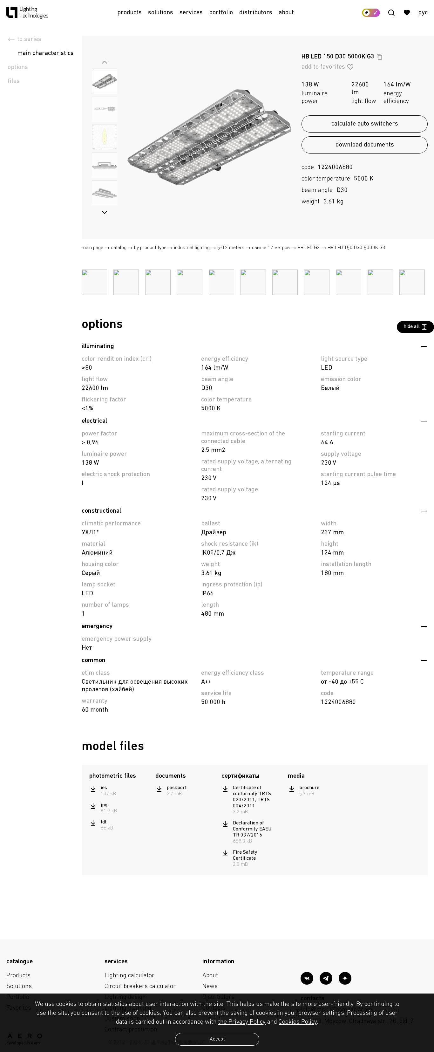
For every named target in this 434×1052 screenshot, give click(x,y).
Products (129, 13)
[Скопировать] (379, 57)
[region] (119, 808)
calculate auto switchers (364, 124)
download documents (365, 145)
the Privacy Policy (242, 1022)
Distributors (255, 13)
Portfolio (221, 13)
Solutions (160, 13)
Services (191, 13)
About (286, 13)
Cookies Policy (298, 1022)
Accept (217, 1039)
